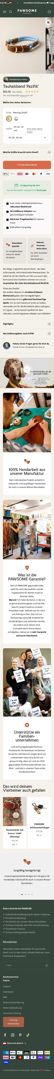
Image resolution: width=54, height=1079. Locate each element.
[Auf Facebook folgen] (5, 1035)
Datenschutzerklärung (13, 1002)
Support (7, 986)
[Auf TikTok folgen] (28, 1035)
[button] (32, 92)
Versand (23, 95)
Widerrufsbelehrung (12, 1007)
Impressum (8, 991)
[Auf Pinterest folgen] (20, 1035)
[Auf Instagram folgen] (13, 1035)
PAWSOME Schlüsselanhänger (40, 826)
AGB (5, 997)
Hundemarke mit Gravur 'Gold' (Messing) (14, 833)
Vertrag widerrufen (13, 1022)
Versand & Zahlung (12, 1013)
